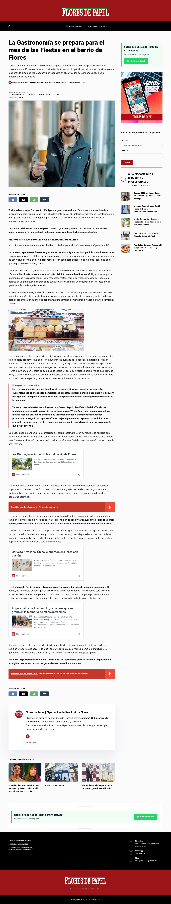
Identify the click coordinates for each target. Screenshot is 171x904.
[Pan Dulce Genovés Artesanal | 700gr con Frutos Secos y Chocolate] (125, 248)
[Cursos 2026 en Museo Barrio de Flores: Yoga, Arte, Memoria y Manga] (125, 196)
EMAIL (124, 151)
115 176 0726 (140, 853)
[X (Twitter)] (23, 199)
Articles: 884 (31, 742)
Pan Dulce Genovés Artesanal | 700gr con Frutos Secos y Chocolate (148, 248)
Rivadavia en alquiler (55, 785)
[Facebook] (13, 199)
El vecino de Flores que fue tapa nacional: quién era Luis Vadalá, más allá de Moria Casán (24, 788)
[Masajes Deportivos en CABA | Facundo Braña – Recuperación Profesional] (125, 209)
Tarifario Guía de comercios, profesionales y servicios (21, 848)
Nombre (125, 140)
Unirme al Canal (138, 61)
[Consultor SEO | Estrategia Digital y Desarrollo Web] (125, 235)
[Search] (10, 26)
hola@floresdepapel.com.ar (145, 861)
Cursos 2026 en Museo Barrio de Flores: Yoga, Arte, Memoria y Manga (148, 196)
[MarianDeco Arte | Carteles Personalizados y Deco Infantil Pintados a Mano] (125, 222)
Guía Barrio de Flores (73, 26)
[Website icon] (28, 736)
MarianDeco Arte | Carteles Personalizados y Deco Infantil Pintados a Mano (147, 222)
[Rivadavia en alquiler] (61, 772)
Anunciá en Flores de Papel (20, 841)
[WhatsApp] (34, 199)
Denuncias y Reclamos (97, 26)
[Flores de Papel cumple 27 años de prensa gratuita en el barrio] (98, 772)
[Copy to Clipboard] (44, 199)
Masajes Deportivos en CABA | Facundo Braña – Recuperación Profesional (147, 209)
